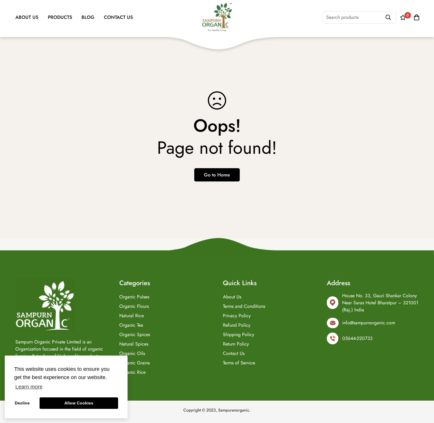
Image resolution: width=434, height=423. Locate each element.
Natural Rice (131, 315)
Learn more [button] (29, 387)
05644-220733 (357, 338)
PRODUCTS (60, 17)
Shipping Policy (238, 334)
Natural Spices (133, 344)
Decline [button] (22, 403)
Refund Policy (236, 325)
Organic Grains (134, 362)
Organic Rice (132, 372)
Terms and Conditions (244, 306)
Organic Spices (134, 334)
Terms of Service (239, 362)
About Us (232, 296)
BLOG (87, 17)
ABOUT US (26, 17)
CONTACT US (118, 17)
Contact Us (233, 353)
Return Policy (236, 344)
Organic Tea (131, 325)
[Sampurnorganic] (217, 17)
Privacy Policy (237, 315)
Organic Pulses (134, 296)
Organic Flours (134, 306)
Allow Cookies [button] (78, 403)
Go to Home (217, 174)
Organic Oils (132, 353)
